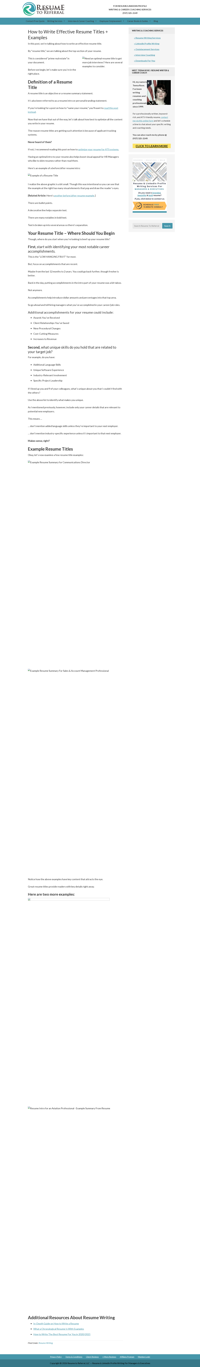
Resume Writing (46, 1343)
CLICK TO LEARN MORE (152, 146)
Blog (156, 21)
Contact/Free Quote (35, 21)
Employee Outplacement (111, 21)
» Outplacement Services (146, 49)
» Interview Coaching (144, 55)
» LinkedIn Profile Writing (146, 43)
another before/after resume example (74, 195)
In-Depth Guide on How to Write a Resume (56, 1323)
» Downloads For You (144, 60)
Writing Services (54, 21)
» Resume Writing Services (147, 38)
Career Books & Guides (137, 21)
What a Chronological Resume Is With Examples (58, 1328)
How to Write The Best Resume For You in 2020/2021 (61, 1334)
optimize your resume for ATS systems (98, 149)
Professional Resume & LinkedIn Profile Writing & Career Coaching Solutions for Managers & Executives (43, 9)
